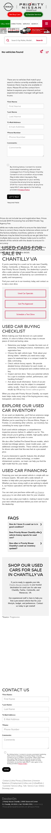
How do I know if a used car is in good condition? (23, 525)
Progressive (15, 617)
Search (39, 40)
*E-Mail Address (14, 122)
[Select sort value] (46, 52)
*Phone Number (14, 132)
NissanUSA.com (21, 807)
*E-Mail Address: (9, 715)
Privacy (5, 807)
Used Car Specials (25, 293)
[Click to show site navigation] (46, 23)
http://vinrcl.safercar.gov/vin (33, 390)
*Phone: (5, 725)
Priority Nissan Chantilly (19, 585)
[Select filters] (41, 52)
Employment (16, 783)
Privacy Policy (24, 189)
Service (26, 24)
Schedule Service (33, 14)
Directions (16, 24)
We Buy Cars (14, 14)
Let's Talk (14, 197)
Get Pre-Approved (25, 304)
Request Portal (34, 807)
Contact (6, 781)
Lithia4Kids (37, 783)
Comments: (12, 143)
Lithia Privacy (16, 781)
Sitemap (12, 807)
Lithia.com (27, 783)
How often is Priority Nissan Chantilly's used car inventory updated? (22, 546)
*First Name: (7, 695)
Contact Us (37, 804)
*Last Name (12, 112)
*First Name (12, 102)
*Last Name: (7, 705)
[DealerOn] (9, 798)
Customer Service (10, 786)
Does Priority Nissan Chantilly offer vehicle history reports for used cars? (24, 535)
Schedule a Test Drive (25, 314)
